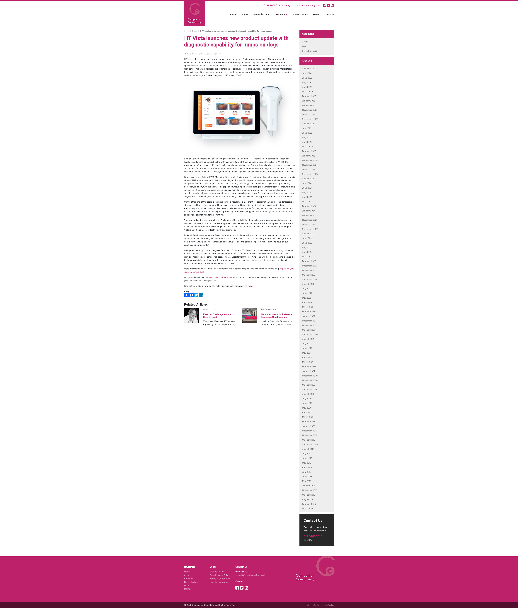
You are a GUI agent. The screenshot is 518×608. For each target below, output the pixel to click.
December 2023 (310, 215)
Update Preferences (220, 582)
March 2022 (307, 307)
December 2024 (310, 160)
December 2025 (310, 105)
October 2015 (308, 495)
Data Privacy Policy (220, 575)
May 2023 (307, 247)
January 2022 (308, 316)
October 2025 (308, 114)
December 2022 (310, 265)
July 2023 (307, 238)
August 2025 (308, 123)
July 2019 (306, 453)
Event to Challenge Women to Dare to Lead (219, 316)
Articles (306, 41)
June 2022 (307, 293)
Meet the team (262, 14)
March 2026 (307, 91)
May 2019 (306, 462)
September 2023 (310, 229)
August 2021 (308, 339)
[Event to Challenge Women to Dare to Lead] (191, 315)
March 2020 (307, 417)
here (250, 286)
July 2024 (307, 183)
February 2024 (309, 206)
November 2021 (309, 325)
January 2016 (308, 485)
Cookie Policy (217, 571)
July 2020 (306, 398)
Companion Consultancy (201, 54)
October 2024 (308, 169)
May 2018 (306, 481)
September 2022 (310, 279)
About (245, 14)
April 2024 (307, 197)
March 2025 (307, 146)
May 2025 (306, 137)
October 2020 (308, 385)
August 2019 (308, 449)
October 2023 (308, 224)
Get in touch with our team (221, 277)
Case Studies (300, 14)
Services (280, 14)
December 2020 (310, 375)
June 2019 (307, 458)
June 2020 (307, 403)
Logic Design (328, 605)
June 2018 (307, 476)
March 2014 (307, 508)
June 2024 (307, 188)
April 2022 (307, 302)
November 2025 (310, 110)
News (316, 14)
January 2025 (308, 155)
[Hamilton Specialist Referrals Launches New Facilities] (249, 315)
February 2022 (309, 311)
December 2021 (309, 320)
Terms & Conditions (220, 578)
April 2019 (307, 467)
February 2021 (309, 366)
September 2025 (310, 119)
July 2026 (306, 73)
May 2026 (306, 82)
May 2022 (306, 298)
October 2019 (308, 440)
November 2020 (310, 380)
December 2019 (309, 430)
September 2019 (310, 444)
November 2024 (310, 165)
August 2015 (308, 499)
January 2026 (308, 100)
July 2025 (306, 128)
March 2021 (307, 362)
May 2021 (306, 353)
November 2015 (309, 490)
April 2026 (307, 87)
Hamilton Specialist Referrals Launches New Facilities (276, 316)
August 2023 (308, 233)
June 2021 (307, 348)
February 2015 (309, 504)
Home (233, 14)
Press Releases (309, 51)
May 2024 (307, 192)
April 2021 (307, 357)
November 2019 (309, 435)
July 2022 (306, 288)
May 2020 (306, 408)
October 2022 (308, 275)
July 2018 (306, 472)
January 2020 (308, 426)
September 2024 (310, 174)
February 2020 (309, 421)
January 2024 (308, 210)
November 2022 (310, 270)
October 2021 (308, 330)
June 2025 (307, 133)
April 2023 (307, 252)
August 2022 (308, 284)
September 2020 (310, 389)
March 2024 (308, 201)
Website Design (313, 605)
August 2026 (308, 68)
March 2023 (308, 256)
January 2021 (308, 371)
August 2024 (308, 178)
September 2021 (310, 334)
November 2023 (310, 220)
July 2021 (306, 343)
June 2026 (307, 78)
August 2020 (308, 394)
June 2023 (307, 243)
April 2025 (307, 142)
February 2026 (309, 96)
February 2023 (309, 261)
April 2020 (307, 412)
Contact (329, 14)
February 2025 (309, 151)
